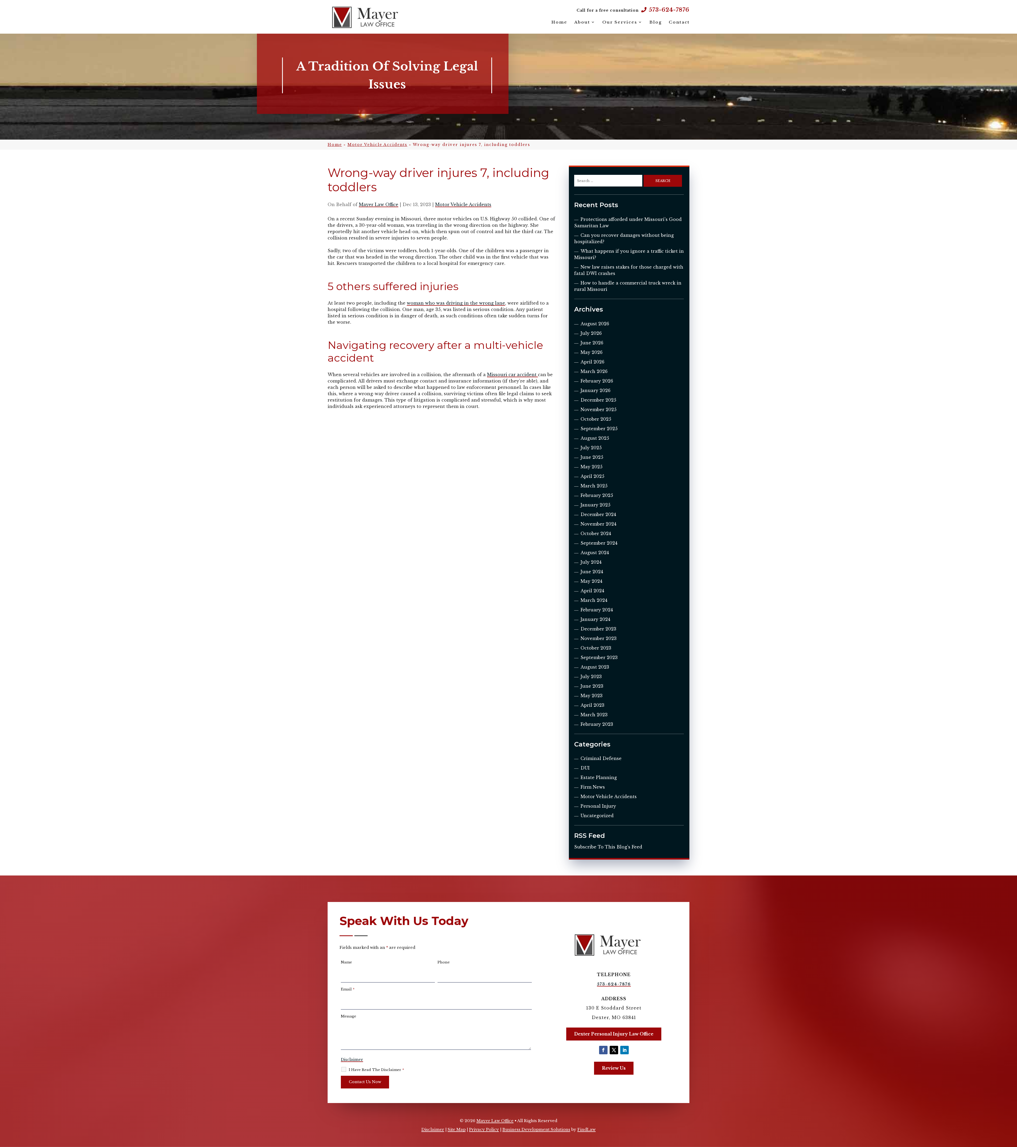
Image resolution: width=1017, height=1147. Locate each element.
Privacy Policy (484, 1129)
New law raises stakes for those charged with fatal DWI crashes (628, 270)
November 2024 (598, 524)
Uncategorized (597, 815)
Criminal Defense (601, 758)
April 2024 (592, 590)
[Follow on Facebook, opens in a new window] (603, 1050)
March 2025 (594, 485)
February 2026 (597, 381)
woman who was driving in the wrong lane (456, 303)
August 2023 (595, 667)
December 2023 (598, 629)
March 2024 (594, 600)
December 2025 (598, 400)
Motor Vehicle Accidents (463, 204)
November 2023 (599, 638)
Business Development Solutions (536, 1129)
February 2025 (597, 495)
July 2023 (591, 676)
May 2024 (591, 581)
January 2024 (595, 619)
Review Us (614, 1068)
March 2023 (594, 714)
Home (559, 22)
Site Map (457, 1129)
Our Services (619, 22)
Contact (679, 22)
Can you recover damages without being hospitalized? (624, 238)
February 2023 (597, 724)
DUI (585, 768)
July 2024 (591, 562)
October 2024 (596, 533)
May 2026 (592, 352)
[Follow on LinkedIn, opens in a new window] (624, 1050)
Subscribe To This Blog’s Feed (608, 847)
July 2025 (591, 447)
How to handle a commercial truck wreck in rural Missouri (627, 286)
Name (346, 962)
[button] (1011, 1108)
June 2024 (592, 571)
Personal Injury (598, 806)
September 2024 (599, 543)
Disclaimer (352, 1059)
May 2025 (592, 466)
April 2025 (592, 476)
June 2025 (592, 457)
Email (348, 989)
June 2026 (592, 342)
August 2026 (595, 323)
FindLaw (586, 1129)
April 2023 (592, 705)
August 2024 (595, 552)
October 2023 (596, 648)
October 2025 (596, 419)
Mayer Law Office (378, 204)
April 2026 (592, 361)
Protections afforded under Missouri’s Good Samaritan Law (628, 222)
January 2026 (595, 390)
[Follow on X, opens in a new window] (614, 1050)
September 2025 (599, 428)
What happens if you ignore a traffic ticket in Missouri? (629, 254)
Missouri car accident (512, 374)
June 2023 (592, 686)
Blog (655, 22)
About (582, 22)
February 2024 (597, 609)
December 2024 (598, 514)
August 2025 (595, 438)
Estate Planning (599, 777)
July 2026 (591, 333)
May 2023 (592, 695)
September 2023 (599, 657)
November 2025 (599, 409)
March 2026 (594, 371)
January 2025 (595, 505)
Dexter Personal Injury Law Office (613, 1034)
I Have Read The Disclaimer (376, 1070)
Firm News (593, 787)
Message (348, 1016)
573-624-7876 (669, 10)
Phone (444, 962)
